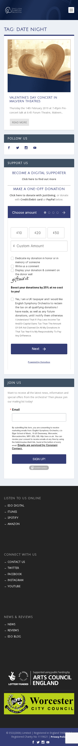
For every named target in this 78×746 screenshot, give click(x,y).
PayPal (50, 199)
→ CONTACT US (14, 562)
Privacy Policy (59, 736)
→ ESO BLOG (12, 636)
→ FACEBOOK (13, 574)
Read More (19, 122)
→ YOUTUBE (12, 586)
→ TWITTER (11, 568)
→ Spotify (11, 517)
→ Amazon (12, 524)
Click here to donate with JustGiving (32, 195)
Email (16, 409)
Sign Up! (39, 459)
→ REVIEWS (11, 630)
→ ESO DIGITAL (14, 505)
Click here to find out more (39, 179)
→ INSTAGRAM (14, 580)
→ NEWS (10, 624)
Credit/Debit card (31, 199)
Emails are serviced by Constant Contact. (35, 446)
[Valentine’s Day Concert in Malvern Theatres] (39, 65)
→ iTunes (10, 511)
